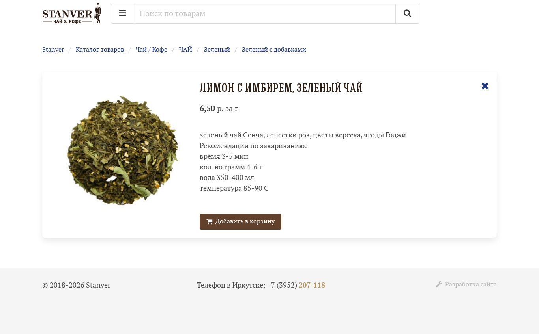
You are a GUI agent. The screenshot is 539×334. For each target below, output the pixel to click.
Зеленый (217, 50)
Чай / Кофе (151, 50)
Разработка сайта (469, 284)
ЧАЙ (185, 50)
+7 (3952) (296, 285)
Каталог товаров (100, 50)
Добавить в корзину (243, 221)
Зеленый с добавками (274, 50)
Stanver (53, 50)
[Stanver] (71, 23)
